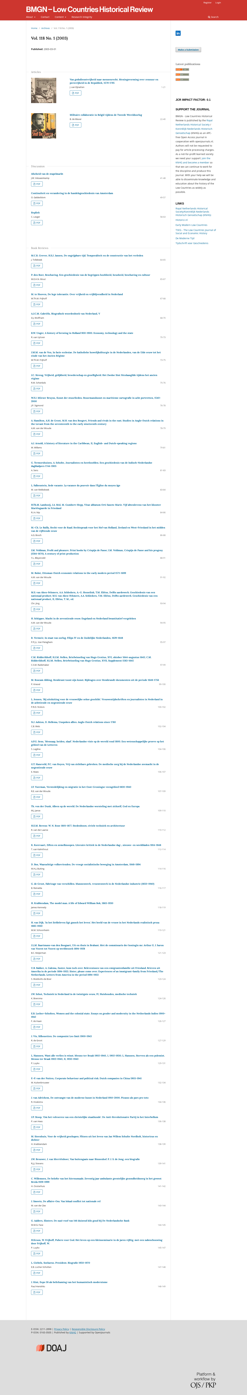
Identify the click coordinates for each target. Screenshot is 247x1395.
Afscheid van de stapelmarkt (47, 173)
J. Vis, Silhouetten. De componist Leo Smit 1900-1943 (61, 1036)
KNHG (72, 1332)
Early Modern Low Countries (191, 225)
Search (214, 17)
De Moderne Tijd (185, 238)
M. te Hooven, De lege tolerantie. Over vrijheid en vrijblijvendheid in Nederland (77, 294)
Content (59, 17)
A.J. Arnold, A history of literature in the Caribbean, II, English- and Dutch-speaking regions (84, 443)
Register (207, 2)
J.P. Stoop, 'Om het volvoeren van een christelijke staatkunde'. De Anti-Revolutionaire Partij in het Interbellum (94, 1117)
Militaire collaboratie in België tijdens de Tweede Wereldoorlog (106, 114)
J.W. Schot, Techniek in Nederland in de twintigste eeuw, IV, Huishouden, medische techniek (84, 994)
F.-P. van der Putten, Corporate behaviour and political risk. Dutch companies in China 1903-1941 (86, 1078)
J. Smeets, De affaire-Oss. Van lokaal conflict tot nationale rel (65, 1201)
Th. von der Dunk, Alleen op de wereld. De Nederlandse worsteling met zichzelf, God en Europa (85, 806)
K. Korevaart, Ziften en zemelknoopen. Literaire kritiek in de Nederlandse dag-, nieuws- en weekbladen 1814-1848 (96, 845)
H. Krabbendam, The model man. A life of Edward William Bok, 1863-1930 (72, 903)
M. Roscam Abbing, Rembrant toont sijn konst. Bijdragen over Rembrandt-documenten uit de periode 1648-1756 (95, 679)
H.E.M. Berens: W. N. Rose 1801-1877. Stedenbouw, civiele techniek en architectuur (78, 825)
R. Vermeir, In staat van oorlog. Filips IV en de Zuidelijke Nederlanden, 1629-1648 (77, 637)
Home (34, 28)
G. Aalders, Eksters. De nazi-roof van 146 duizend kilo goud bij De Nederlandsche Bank (80, 1220)
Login (218, 2)
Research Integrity (82, 17)
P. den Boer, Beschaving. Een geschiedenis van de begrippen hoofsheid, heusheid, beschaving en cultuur (90, 274)
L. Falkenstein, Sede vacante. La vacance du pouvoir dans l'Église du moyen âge (75, 485)
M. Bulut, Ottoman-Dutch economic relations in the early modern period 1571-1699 (78, 573)
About (29, 17)
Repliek (35, 212)
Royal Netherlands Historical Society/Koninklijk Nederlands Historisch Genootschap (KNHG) (193, 212)
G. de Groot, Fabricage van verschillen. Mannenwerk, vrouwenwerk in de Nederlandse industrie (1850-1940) (92, 883)
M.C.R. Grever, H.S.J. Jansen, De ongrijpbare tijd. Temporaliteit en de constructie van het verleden (87, 255)
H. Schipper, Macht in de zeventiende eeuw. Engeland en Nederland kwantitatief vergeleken (83, 618)
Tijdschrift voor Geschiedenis (192, 243)
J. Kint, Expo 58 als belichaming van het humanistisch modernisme (69, 1282)
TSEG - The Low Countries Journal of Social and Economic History (196, 231)
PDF (76, 92)
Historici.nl (182, 219)
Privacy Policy (61, 1329)
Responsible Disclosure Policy (88, 1329)
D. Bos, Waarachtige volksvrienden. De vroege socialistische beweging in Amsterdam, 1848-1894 (86, 864)
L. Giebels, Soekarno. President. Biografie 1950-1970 (60, 1262)
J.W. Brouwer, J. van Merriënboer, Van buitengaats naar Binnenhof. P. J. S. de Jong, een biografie (85, 1159)
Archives (45, 28)
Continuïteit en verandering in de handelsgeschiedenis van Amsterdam (72, 193)
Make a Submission (188, 49)
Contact (45, 17)
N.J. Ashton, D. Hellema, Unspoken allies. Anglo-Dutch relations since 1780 (73, 722)
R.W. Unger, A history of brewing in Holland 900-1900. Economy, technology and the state (82, 333)
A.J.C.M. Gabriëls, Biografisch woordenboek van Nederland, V (65, 313)
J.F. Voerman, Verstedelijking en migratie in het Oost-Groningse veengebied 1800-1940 (81, 786)
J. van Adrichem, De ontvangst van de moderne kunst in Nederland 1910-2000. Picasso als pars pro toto (90, 1097)
